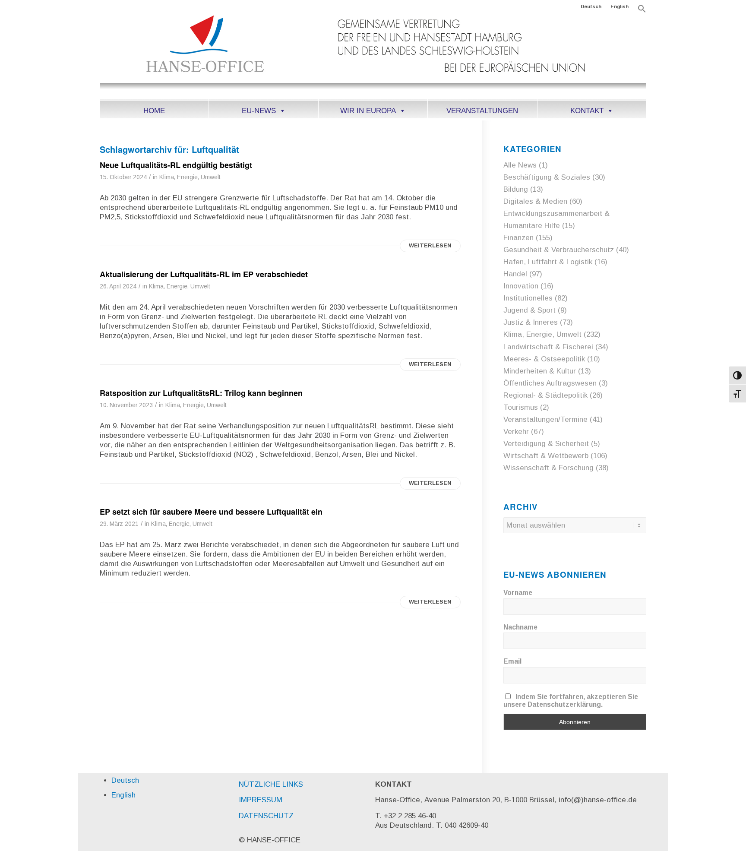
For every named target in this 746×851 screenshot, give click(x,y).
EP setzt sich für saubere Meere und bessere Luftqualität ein (211, 511)
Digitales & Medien (535, 201)
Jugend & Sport (529, 310)
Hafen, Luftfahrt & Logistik (547, 262)
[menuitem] (591, 6)
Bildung (515, 189)
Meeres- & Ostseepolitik (544, 359)
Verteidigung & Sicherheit (546, 444)
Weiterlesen (430, 245)
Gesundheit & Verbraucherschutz (558, 250)
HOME (154, 111)
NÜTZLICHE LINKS (271, 784)
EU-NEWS (259, 111)
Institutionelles (528, 298)
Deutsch (591, 6)
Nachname (520, 627)
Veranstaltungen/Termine (545, 419)
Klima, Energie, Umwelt (190, 177)
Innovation (520, 286)
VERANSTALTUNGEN (482, 111)
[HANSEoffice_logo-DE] (373, 56)
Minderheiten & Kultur (539, 371)
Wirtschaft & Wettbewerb (545, 456)
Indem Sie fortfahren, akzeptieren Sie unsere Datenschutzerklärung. (570, 700)
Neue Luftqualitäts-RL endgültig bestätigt (176, 165)
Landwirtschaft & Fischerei (548, 347)
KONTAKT (587, 111)
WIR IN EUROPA (368, 111)
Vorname (517, 592)
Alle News (520, 165)
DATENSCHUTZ (266, 816)
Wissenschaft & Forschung (548, 468)
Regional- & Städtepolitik (545, 395)
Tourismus (520, 407)
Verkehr (516, 431)
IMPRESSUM (260, 800)
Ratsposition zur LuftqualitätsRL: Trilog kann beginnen (201, 393)
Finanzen (518, 238)
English (619, 6)
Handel (515, 274)
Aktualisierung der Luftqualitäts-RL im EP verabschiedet (204, 274)
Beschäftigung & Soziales (546, 177)
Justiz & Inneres (530, 322)
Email (512, 661)
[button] (642, 11)
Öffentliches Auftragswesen (550, 383)
